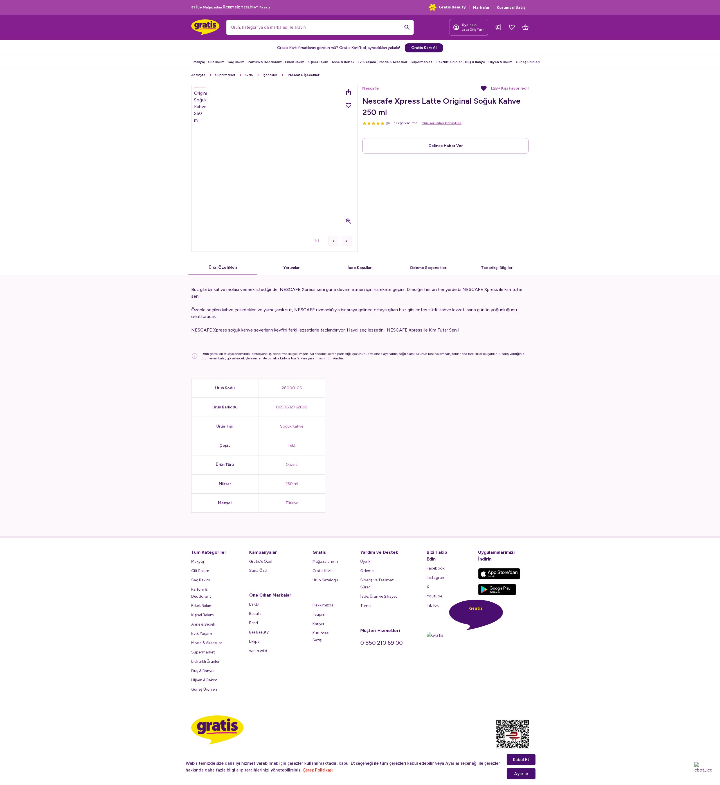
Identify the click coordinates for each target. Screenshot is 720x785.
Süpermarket (421, 62)
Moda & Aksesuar (393, 62)
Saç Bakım (236, 62)
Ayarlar (521, 773)
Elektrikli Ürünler (449, 62)
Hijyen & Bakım (500, 62)
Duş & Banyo (475, 62)
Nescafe (370, 88)
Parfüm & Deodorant (265, 62)
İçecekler (270, 75)
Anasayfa (198, 75)
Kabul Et (521, 759)
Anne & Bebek (343, 62)
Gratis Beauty (452, 7)
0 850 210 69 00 (381, 642)
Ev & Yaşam (367, 62)
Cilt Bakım (216, 62)
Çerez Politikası (318, 770)
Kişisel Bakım (318, 62)
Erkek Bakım (294, 62)
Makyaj (199, 62)
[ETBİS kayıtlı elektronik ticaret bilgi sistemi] (512, 738)
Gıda (249, 75)
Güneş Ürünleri (528, 62)
